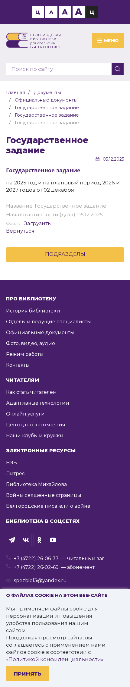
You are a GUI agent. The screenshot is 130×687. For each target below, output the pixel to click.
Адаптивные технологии (37, 403)
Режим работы (25, 354)
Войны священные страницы (43, 495)
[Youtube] (53, 540)
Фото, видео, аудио (30, 343)
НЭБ (11, 463)
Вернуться (20, 231)
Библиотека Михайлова (36, 484)
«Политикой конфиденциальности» (54, 659)
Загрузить (37, 223)
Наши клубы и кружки (34, 435)
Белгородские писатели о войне (48, 506)
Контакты (18, 365)
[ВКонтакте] (26, 540)
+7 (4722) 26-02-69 (36, 567)
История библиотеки (33, 311)
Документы (47, 92)
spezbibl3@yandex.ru (40, 580)
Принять (27, 674)
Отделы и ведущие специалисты (48, 322)
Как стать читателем (31, 392)
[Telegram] (12, 540)
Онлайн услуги (25, 414)
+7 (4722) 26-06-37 (36, 558)
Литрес (15, 473)
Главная (15, 92)
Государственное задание (47, 107)
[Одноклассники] (39, 540)
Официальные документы (46, 100)
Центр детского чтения (35, 425)
